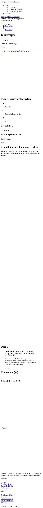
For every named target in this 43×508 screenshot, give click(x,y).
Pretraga (12, 7)
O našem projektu (7, 495)
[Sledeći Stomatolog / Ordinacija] (3, 377)
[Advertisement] (21, 73)
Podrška (3, 502)
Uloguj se (8, 13)
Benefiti (3, 482)
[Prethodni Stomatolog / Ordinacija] (1, 377)
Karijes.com (5, 488)
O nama (3, 497)
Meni (7, 6)
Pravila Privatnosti (15, 11)
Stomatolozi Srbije (7, 486)
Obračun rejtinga (6, 484)
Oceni (3, 47)
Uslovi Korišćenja (15, 9)
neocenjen (11, 51)
